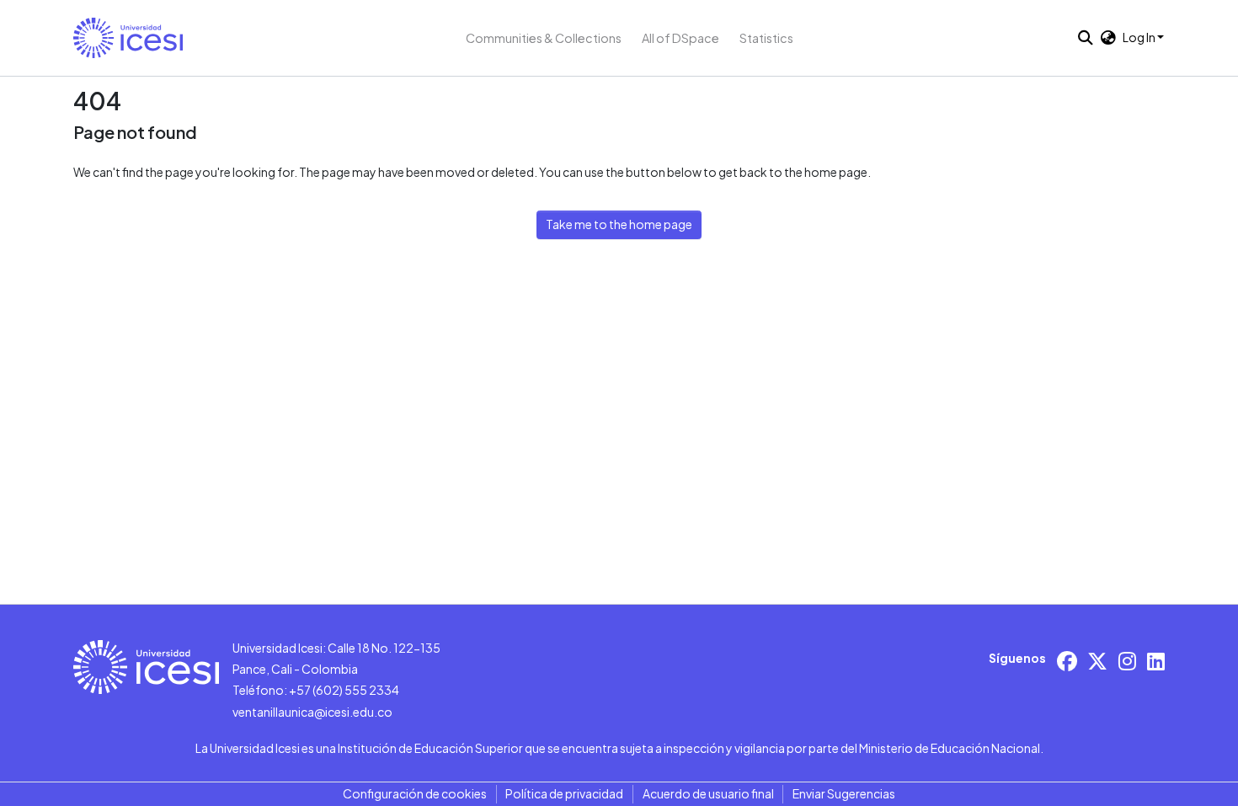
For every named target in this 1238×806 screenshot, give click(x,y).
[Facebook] (1067, 660)
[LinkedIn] (1156, 660)
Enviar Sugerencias (843, 793)
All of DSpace (680, 38)
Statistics (766, 38)
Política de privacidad (564, 793)
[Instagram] (1127, 660)
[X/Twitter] (1097, 660)
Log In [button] (1140, 37)
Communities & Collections (544, 38)
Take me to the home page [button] (619, 224)
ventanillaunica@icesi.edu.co (312, 711)
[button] (128, 38)
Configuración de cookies (415, 793)
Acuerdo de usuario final (708, 793)
